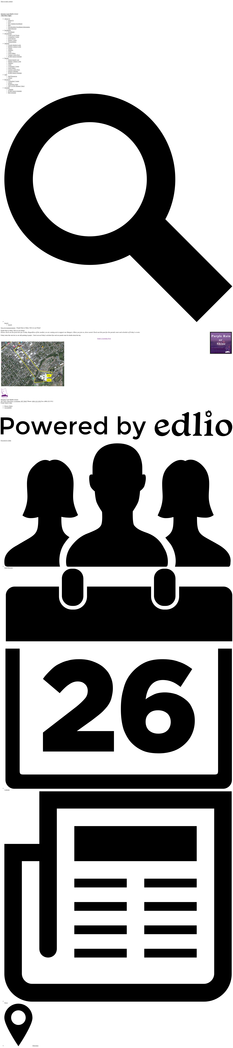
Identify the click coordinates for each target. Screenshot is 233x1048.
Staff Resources (12, 76)
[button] (7, 19)
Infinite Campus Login (14, 47)
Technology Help (13, 84)
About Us (11, 20)
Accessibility (8, 408)
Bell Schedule (12, 93)
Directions (35, 1045)
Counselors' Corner (13, 37)
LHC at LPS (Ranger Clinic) (16, 86)
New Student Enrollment (15, 24)
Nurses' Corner (12, 40)
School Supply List (13, 60)
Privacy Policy (8, 406)
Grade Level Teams (13, 35)
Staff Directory (12, 28)
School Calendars (13, 71)
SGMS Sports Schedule (15, 56)
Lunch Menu (11, 53)
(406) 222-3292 (36, 401)
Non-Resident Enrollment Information (19, 27)
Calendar (10, 89)
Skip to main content (7, 1)
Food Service (12, 38)
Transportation (12, 42)
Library (10, 48)
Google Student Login (14, 45)
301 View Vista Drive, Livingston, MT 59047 (14, 401)
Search (10, 325)
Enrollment (11, 32)
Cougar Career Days (14, 55)
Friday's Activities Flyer (104, 338)
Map (9, 25)
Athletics (10, 50)
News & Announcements (8, 328)
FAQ (9, 22)
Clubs (9, 51)
